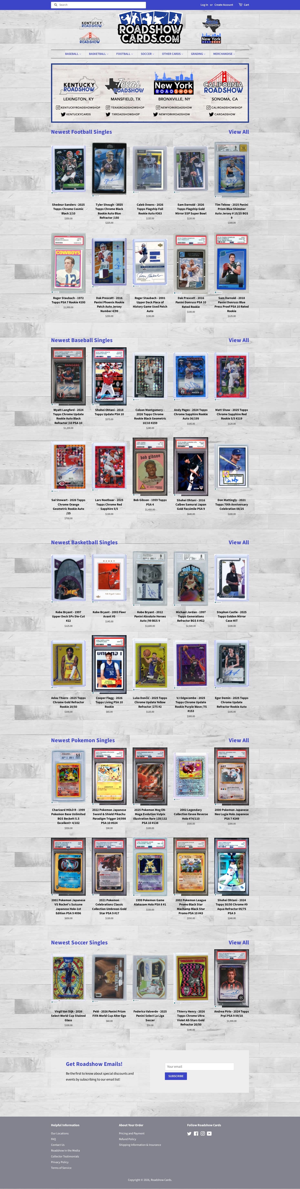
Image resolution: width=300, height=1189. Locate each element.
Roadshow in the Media (65, 1150)
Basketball (98, 54)
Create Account (223, 5)
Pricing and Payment (131, 1133)
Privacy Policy (60, 1162)
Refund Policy (127, 1139)
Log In (204, 5)
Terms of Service (61, 1168)
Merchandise (223, 54)
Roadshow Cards (161, 1180)
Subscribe (175, 1076)
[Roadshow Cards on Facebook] (196, 1134)
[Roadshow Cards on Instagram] (202, 1134)
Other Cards (171, 54)
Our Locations (60, 1133)
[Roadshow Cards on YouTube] (209, 1134)
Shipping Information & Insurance (140, 1145)
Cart (246, 5)
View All (239, 132)
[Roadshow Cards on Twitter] (189, 1134)
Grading (197, 54)
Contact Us (57, 1145)
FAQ (53, 1139)
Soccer (146, 54)
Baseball (72, 54)
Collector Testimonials (65, 1156)
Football (123, 54)
